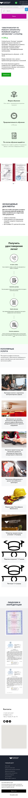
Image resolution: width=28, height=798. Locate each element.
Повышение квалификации (9, 774)
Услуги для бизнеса (8, 776)
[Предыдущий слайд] (1, 172)
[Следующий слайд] (27, 172)
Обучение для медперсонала (10, 771)
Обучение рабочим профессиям (10, 778)
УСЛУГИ (22, 7)
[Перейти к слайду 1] (13, 183)
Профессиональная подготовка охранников (12, 769)
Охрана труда (7, 765)
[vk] (7, 721)
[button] (6, 75)
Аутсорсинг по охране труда (10, 767)
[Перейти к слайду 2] (14, 183)
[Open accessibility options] (26, 9)
